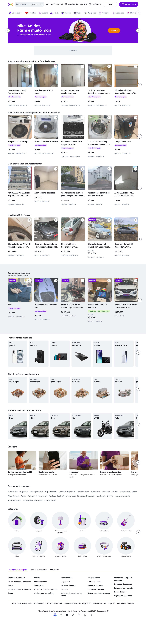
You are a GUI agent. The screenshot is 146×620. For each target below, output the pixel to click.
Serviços (64, 589)
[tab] (18, 569)
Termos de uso (38, 603)
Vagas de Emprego (68, 585)
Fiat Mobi (115, 492)
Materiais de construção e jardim (71, 594)
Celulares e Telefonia (16, 578)
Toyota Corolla (95, 492)
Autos (79, 13)
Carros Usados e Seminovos (19, 582)
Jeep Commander (51, 492)
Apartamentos (66, 578)
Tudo (56, 13)
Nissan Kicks (106, 492)
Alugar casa (38, 500)
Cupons (45, 13)
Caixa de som (42, 496)
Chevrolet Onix (13, 492)
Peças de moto (120, 592)
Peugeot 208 (23, 492)
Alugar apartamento (14, 500)
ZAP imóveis (121, 603)
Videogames (39, 585)
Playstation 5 (32, 496)
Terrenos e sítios (94, 582)
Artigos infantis (94, 578)
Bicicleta (110, 496)
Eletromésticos (40, 582)
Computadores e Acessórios (19, 589)
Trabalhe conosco (99, 603)
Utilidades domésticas (123, 584)
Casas (10, 593)
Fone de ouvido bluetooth (85, 496)
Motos (10, 585)
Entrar (110, 4)
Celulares (105, 13)
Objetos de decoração (123, 596)
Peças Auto (65, 582)
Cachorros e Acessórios (44, 593)
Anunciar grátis (130, 4)
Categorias (16, 13)
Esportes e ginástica (96, 589)
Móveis (133, 13)
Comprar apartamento (122, 496)
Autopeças (92, 13)
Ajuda (14, 603)
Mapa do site (86, 603)
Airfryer (23, 496)
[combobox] (29, 4)
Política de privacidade (54, 603)
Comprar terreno (49, 500)
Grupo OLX (111, 603)
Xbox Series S (100, 496)
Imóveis (68, 13)
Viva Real (131, 603)
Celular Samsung (13, 496)
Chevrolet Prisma (83, 492)
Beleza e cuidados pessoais (99, 593)
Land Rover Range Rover (67, 492)
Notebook (52, 496)
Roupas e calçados (95, 585)
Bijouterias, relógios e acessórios (123, 579)
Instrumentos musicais (123, 588)
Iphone (134, 492)
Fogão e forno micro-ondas (66, 496)
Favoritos (32, 13)
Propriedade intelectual (72, 603)
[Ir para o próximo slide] (139, 85)
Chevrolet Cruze (125, 492)
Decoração (120, 13)
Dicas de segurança (25, 603)
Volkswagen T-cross (36, 492)
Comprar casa (28, 500)
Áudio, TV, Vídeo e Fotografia (46, 589)
